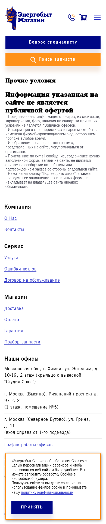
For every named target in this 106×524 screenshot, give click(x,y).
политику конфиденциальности (47, 492)
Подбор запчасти (22, 342)
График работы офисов (28, 445)
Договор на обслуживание (32, 280)
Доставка (14, 309)
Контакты (14, 230)
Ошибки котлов (20, 269)
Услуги (11, 258)
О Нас (10, 218)
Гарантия (13, 331)
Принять (32, 507)
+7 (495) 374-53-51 (71, 18)
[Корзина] (83, 17)
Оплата (11, 320)
